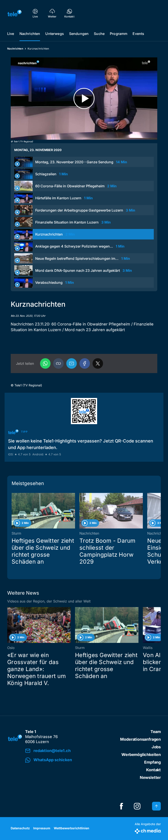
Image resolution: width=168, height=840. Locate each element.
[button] (58, 363)
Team (155, 731)
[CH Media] (148, 830)
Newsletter (150, 777)
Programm (118, 33)
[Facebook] (84, 363)
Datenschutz (20, 828)
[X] (98, 363)
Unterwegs (54, 33)
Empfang (152, 762)
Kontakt (153, 770)
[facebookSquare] (121, 806)
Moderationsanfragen (140, 739)
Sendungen (79, 33)
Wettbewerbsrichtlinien (71, 828)
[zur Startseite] (14, 13)
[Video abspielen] (84, 98)
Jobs (156, 747)
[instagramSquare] (137, 806)
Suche (99, 33)
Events (138, 33)
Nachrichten (29, 33)
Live (10, 33)
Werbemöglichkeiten (141, 754)
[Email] (71, 363)
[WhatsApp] (45, 363)
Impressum (41, 828)
